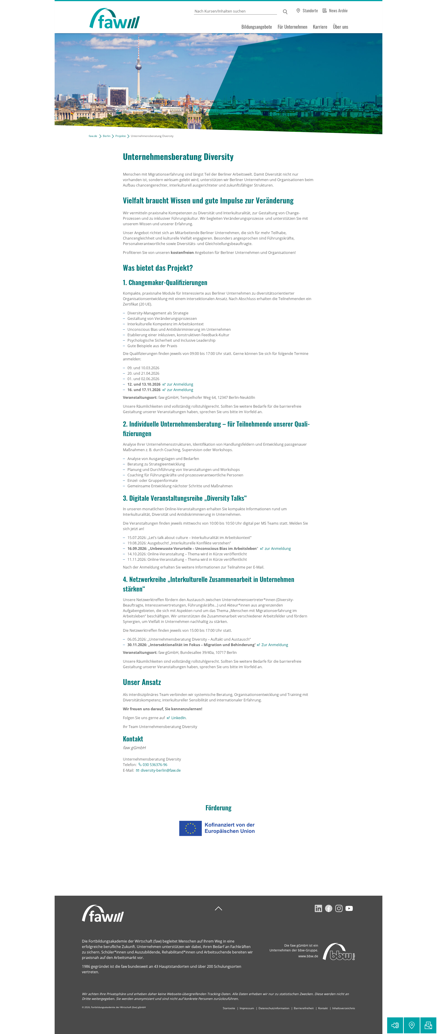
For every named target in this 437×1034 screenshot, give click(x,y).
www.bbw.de (308, 956)
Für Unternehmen (292, 26)
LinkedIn (178, 717)
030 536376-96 (155, 764)
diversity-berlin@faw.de (161, 770)
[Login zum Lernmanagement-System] (395, 1025)
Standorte (310, 10)
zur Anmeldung (180, 384)
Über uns (340, 26)
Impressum (247, 1008)
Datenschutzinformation (274, 1008)
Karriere (320, 26)
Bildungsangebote (256, 26)
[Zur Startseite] (97, 17)
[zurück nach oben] (218, 908)
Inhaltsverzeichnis (343, 1008)
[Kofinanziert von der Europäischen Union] (218, 828)
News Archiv (338, 10)
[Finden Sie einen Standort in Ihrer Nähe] (412, 1025)
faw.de (93, 136)
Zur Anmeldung (275, 644)
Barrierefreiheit (304, 1008)
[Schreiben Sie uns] (428, 1025)
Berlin (106, 136)
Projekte (120, 136)
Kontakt (323, 1008)
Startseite (229, 1008)
